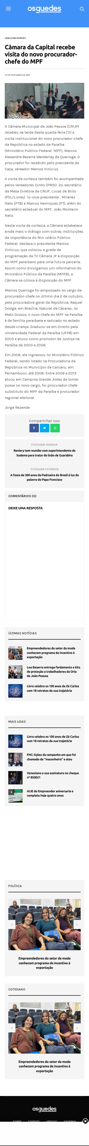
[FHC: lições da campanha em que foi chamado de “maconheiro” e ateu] (15, 759)
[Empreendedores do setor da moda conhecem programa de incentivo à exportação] (15, 653)
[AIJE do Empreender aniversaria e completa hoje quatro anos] (15, 796)
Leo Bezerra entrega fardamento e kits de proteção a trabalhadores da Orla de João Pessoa (53, 672)
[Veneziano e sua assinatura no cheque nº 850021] (15, 777)
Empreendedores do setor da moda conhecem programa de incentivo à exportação (51, 653)
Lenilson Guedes (15, 38)
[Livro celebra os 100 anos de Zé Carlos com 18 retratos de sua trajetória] (15, 690)
